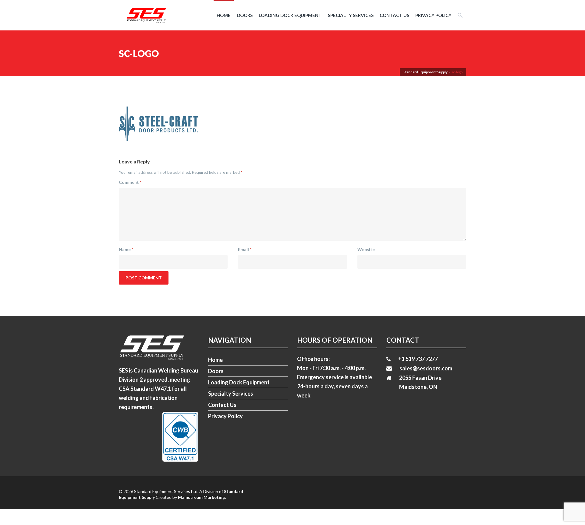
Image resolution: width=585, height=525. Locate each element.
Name (126, 249)
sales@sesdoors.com (425, 368)
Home (224, 15)
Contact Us (394, 15)
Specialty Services (351, 15)
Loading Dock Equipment (290, 15)
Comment (130, 182)
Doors (245, 15)
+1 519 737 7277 (418, 358)
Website (366, 249)
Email (244, 249)
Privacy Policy (433, 15)
